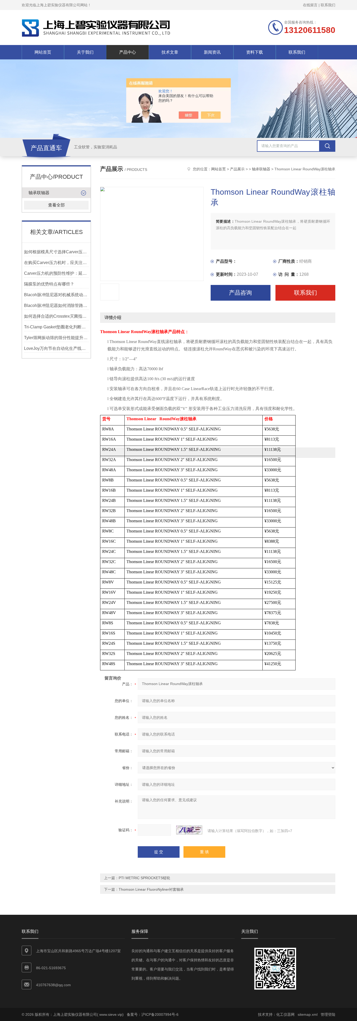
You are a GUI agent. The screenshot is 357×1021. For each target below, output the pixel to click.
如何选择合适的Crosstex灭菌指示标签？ (56, 316)
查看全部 (56, 205)
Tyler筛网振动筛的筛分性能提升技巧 (56, 337)
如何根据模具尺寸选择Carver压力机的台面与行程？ (56, 252)
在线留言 (310, 5)
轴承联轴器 (38, 192)
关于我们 (85, 52)
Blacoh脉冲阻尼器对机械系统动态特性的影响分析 (56, 295)
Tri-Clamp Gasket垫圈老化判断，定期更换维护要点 (56, 327)
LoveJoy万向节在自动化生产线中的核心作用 (56, 348)
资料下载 (254, 52)
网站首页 (42, 52)
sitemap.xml (308, 1014)
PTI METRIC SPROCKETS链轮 (144, 878)
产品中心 (127, 52)
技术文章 (170, 52)
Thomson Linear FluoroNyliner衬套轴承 (151, 889)
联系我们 (328, 5)
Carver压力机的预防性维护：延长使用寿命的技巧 (56, 273)
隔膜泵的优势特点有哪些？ (49, 284)
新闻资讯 (212, 52)
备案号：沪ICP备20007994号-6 (153, 1014)
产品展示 (237, 169)
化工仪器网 (285, 1014)
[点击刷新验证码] (189, 830)
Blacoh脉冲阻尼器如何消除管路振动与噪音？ (56, 305)
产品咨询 (240, 292)
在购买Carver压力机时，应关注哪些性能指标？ (56, 262)
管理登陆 (328, 1014)
